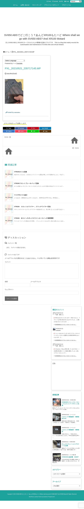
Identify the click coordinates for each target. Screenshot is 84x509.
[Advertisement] (42, 20)
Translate (19, 63)
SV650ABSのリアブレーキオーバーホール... (65, 324)
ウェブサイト (9, 289)
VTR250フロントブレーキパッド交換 (26, 183)
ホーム (7, 52)
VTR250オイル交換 (20, 172)
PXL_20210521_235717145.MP (23, 52)
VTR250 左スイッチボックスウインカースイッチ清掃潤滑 (33, 218)
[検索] (80, 1)
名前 (6, 281)
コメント (8, 262)
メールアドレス (36, 281)
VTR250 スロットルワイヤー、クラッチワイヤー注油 (32, 206)
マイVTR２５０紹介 (20, 195)
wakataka (17, 112)
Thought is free (51, 496)
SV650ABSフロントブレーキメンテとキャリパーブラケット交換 (70, 403)
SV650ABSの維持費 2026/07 (70, 457)
